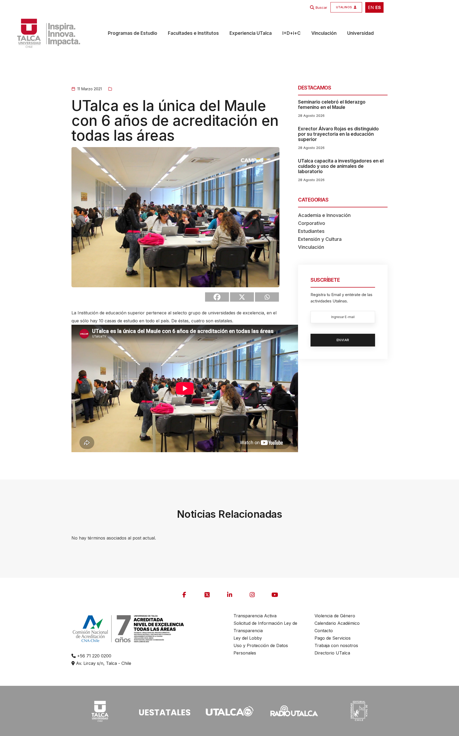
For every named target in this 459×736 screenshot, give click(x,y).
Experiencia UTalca (251, 33)
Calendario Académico (337, 623)
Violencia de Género (334, 615)
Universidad (360, 33)
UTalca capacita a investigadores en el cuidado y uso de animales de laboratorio (341, 166)
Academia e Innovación (324, 215)
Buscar (321, 7)
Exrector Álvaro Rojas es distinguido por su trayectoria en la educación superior (338, 134)
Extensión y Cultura (320, 239)
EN (371, 7)
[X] (242, 297)
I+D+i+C (291, 33)
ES (378, 7)
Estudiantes (311, 231)
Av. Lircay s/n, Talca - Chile (103, 663)
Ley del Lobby (247, 638)
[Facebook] (217, 297)
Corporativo (311, 223)
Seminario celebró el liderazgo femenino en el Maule (332, 104)
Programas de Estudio (132, 33)
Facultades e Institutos (193, 33)
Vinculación (324, 33)
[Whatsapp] (267, 297)
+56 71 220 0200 (93, 655)
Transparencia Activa (255, 615)
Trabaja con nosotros (336, 645)
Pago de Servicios (332, 638)
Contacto (323, 630)
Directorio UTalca (332, 653)
